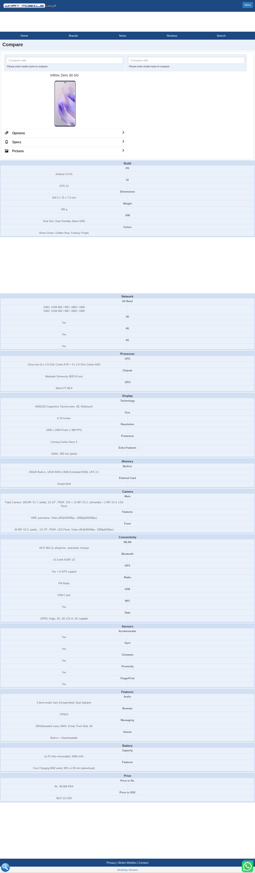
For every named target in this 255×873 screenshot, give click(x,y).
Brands (73, 35)
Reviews (172, 35)
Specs (16, 142)
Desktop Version (127, 869)
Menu (248, 5)
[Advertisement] (127, 265)
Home (24, 35)
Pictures (17, 151)
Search (221, 35)
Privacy (111, 862)
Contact (143, 862)
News (122, 35)
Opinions (18, 133)
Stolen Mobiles (127, 862)
